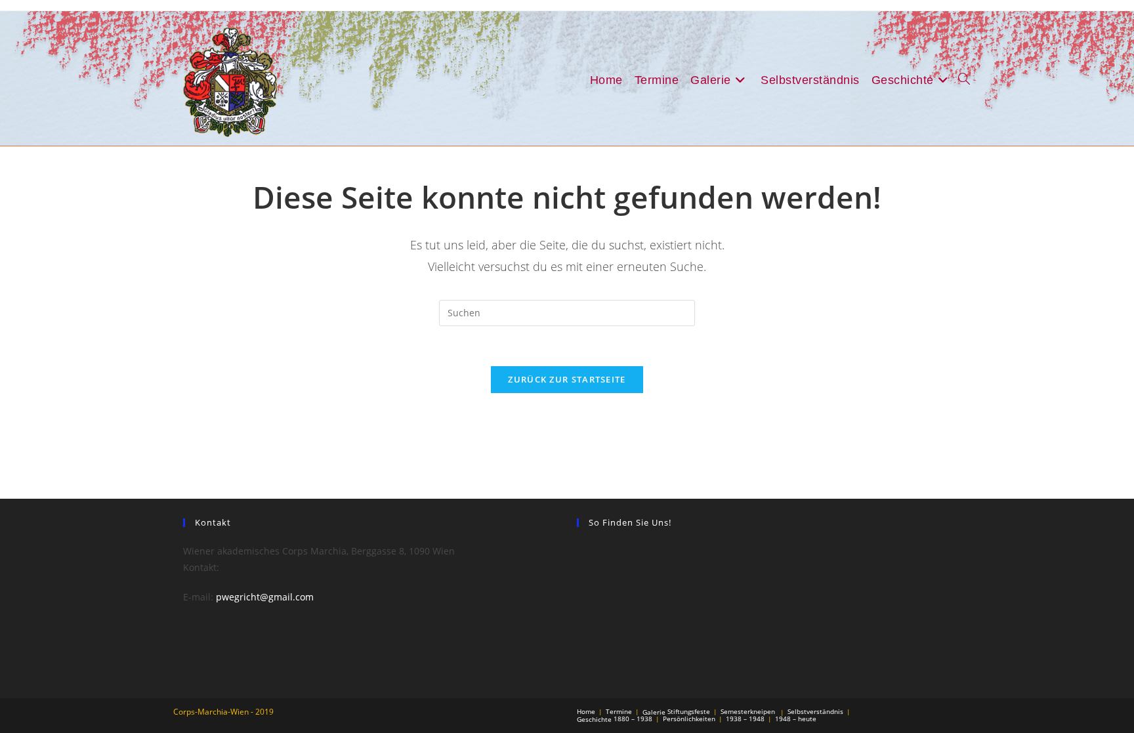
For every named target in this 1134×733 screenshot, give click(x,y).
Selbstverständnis (815, 711)
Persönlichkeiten (689, 718)
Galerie (653, 712)
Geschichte (594, 719)
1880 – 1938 (633, 718)
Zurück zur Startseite (566, 379)
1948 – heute (795, 718)
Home (586, 711)
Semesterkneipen (748, 711)
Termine (619, 711)
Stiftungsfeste (688, 711)
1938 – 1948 (745, 718)
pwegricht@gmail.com (265, 597)
